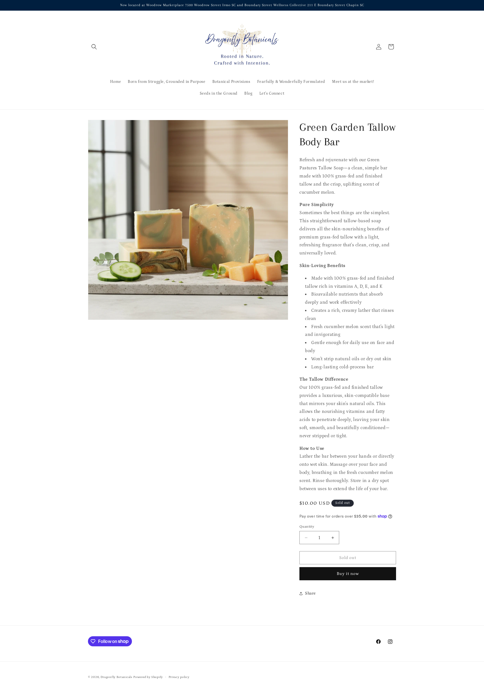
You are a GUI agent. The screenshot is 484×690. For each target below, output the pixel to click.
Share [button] (310, 593)
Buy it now (348, 573)
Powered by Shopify (148, 677)
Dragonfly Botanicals (116, 677)
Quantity (306, 527)
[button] (94, 47)
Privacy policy (179, 677)
